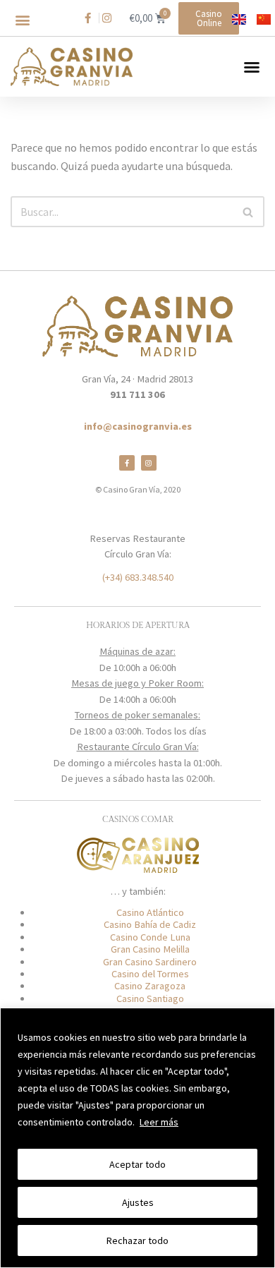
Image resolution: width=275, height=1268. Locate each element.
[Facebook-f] (127, 463)
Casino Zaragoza (149, 985)
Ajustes (138, 1202)
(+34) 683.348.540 (137, 577)
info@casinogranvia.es (138, 426)
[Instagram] (149, 463)
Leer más (159, 1122)
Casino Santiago (150, 998)
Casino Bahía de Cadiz (150, 924)
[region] (137, 1138)
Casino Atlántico (150, 912)
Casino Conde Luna (150, 937)
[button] (22, 20)
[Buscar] (248, 211)
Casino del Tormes (150, 973)
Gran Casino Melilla (150, 949)
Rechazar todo (137, 1240)
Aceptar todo (137, 1164)
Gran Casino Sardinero (150, 961)
